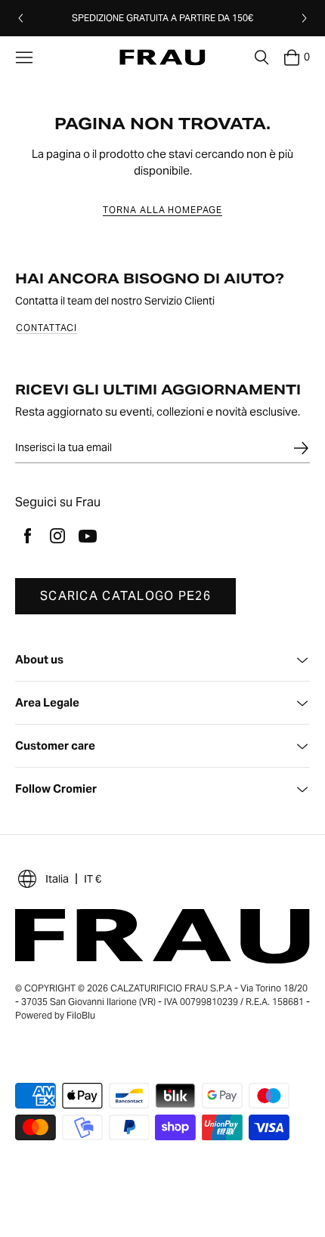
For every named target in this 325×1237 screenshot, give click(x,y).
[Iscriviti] (301, 448)
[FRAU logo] (162, 58)
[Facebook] (27, 536)
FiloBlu (81, 1015)
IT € (92, 879)
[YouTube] (88, 536)
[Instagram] (57, 536)
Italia (57, 879)
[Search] (261, 57)
